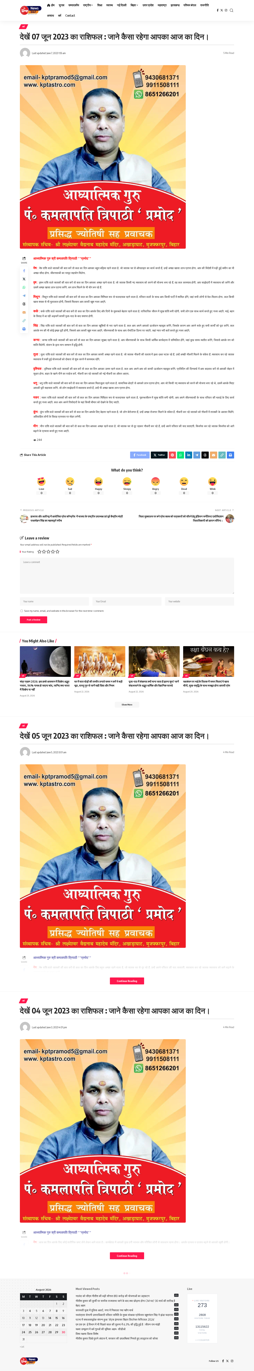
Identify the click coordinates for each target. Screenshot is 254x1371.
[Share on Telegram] (24, 295)
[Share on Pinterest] (172, 455)
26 (36, 1332)
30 (63, 1332)
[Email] (24, 312)
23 (63, 1325)
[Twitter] (221, 10)
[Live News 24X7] (30, 10)
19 (36, 1325)
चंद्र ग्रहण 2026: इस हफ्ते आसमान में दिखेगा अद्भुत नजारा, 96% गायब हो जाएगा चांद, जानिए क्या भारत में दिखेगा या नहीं (44, 685)
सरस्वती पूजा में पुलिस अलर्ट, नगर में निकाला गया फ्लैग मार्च (104, 1310)
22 (56, 1325)
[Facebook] (217, 10)
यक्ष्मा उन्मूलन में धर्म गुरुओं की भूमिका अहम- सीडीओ (101, 1329)
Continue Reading (127, 981)
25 (30, 1332)
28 (50, 1332)
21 (50, 1325)
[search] (231, 10)
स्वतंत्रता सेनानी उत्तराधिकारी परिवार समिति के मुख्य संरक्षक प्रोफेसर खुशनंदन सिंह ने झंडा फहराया (124, 1315)
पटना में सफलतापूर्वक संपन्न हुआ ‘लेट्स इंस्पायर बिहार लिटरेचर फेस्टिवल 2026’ (115, 1319)
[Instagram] (226, 10)
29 (56, 1332)
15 (56, 1318)
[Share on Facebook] (24, 270)
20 (43, 1325)
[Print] (24, 329)
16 (63, 1318)
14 (50, 1318)
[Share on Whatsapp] (24, 287)
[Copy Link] (24, 320)
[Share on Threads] (24, 304)
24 (23, 1332)
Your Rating (28, 552)
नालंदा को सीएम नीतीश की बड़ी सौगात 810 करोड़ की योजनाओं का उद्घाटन (112, 1296)
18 (30, 1325)
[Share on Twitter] (24, 279)
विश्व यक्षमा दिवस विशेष (87, 1333)
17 (23, 1325)
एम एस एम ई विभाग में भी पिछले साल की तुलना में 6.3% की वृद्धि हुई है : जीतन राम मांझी (118, 1324)
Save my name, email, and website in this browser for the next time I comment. (64, 610)
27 (43, 1332)
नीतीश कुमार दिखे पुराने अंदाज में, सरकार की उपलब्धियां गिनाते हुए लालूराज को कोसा (117, 1338)
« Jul (22, 1346)
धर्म (23, 26)
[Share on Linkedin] (188, 455)
